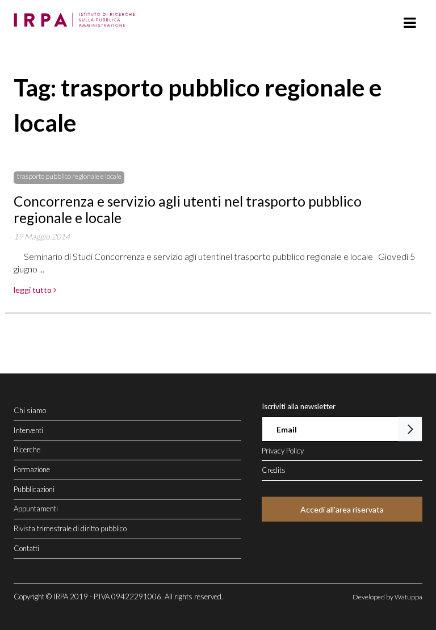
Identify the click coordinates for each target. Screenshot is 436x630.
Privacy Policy (283, 450)
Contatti (26, 548)
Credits (274, 469)
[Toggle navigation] (409, 23)
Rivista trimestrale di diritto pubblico (70, 528)
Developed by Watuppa (387, 597)
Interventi (28, 430)
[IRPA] (77, 16)
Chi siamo (30, 410)
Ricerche (27, 449)
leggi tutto (33, 290)
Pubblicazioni (34, 489)
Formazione (32, 469)
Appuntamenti (36, 508)
